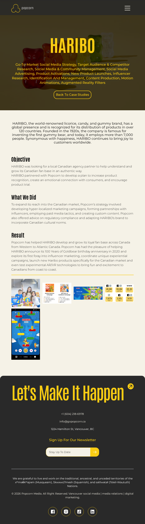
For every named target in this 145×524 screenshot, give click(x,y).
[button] (127, 8)
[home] (22, 8)
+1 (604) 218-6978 (72, 414)
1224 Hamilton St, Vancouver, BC (72, 429)
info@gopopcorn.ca (72, 421)
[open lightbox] (25, 293)
